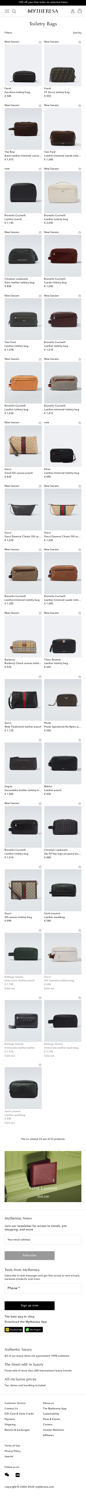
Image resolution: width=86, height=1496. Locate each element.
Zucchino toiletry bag (17, 92)
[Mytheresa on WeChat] (7, 1474)
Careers (47, 1425)
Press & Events (51, 1419)
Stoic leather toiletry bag (19, 283)
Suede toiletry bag (55, 283)
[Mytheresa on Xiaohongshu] (18, 1475)
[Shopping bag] (79, 11)
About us (48, 1403)
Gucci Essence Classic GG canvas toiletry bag (32, 536)
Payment (10, 1419)
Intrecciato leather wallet (19, 1048)
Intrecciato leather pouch (20, 980)
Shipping (10, 1425)
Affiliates (48, 1435)
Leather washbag (54, 917)
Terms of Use (12, 1446)
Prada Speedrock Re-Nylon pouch (64, 727)
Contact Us (11, 1409)
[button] (40, 42)
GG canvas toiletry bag (18, 917)
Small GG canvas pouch (19, 473)
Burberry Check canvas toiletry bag (26, 663)
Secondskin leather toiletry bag (23, 790)
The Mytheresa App (55, 1409)
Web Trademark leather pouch (23, 727)
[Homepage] (43, 11)
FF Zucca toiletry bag (57, 92)
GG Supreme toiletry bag (59, 980)
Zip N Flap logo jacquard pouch (63, 854)
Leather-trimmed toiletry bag (61, 409)
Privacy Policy (12, 1451)
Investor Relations (53, 1430)
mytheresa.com (44, 1487)
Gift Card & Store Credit (19, 1414)
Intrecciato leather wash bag (61, 1048)
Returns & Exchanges (17, 1430)
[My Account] (72, 11)
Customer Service (15, 1403)
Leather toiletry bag (56, 219)
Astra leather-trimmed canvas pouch (26, 156)
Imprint (9, 1456)
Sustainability (51, 1414)
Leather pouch (13, 219)
